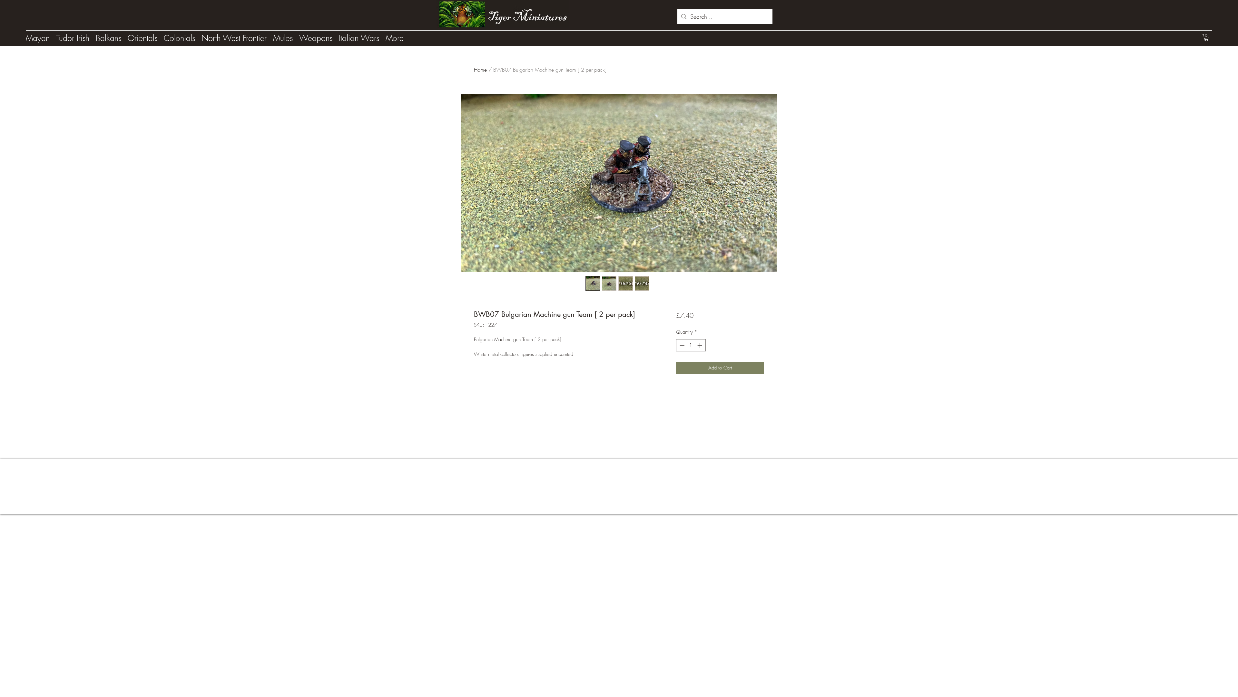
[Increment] (700, 345)
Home (480, 69)
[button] (1206, 37)
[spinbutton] (690, 345)
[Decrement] (681, 345)
